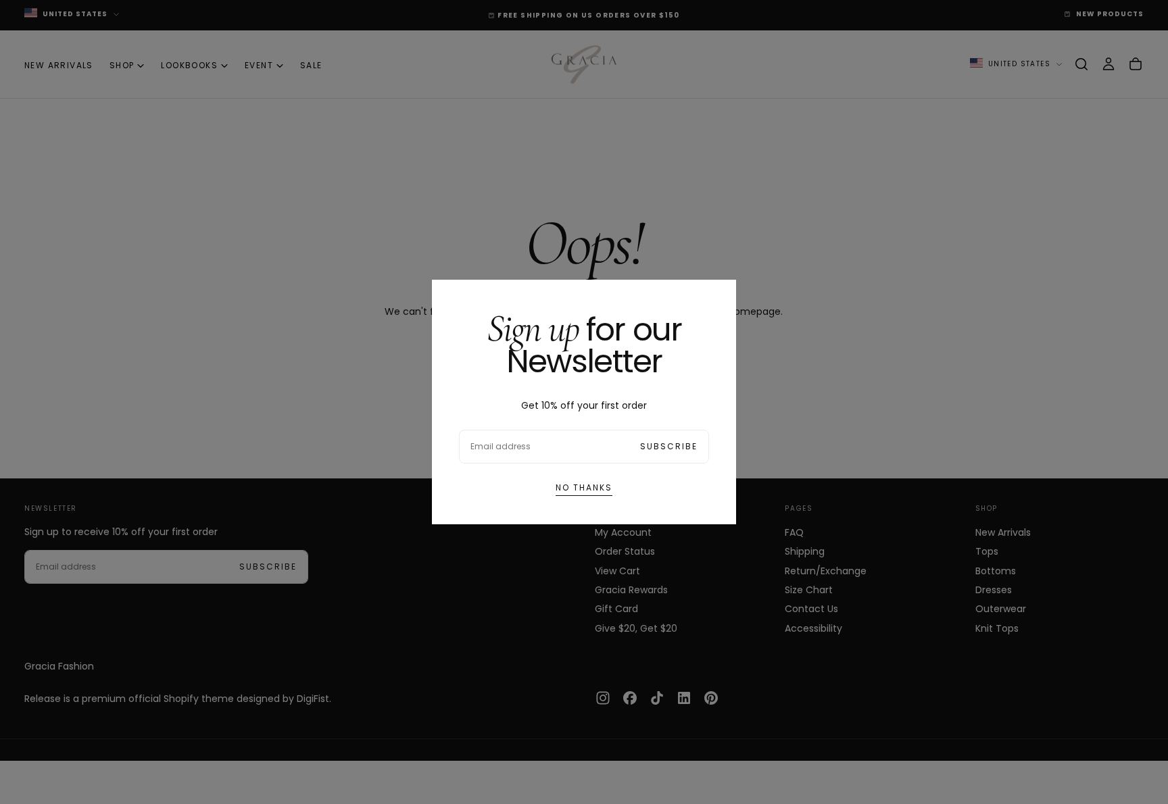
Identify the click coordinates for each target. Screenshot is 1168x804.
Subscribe (669, 446)
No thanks (584, 487)
